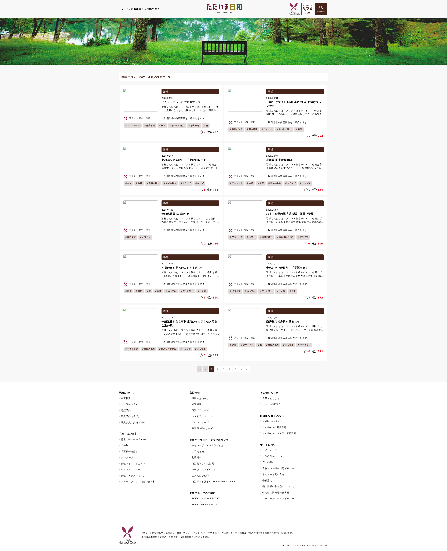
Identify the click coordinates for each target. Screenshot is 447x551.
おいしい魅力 (178, 125)
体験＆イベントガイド (133, 463)
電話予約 (126, 410)
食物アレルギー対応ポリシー (278, 468)
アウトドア (237, 183)
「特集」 (126, 445)
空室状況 (126, 398)
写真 (159, 291)
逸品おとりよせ (271, 398)
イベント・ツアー (131, 469)
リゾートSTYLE (271, 404)
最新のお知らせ (200, 398)
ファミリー (188, 291)
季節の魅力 (154, 183)
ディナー (268, 129)
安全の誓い (268, 462)
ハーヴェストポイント (204, 469)
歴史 (293, 291)
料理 (300, 129)
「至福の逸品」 (129, 451)
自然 (129, 183)
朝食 (163, 125)
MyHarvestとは (271, 421)
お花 (140, 183)
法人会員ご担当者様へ (133, 422)
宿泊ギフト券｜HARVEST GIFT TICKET (214, 481)
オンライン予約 (129, 404)
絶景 (129, 291)
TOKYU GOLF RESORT (205, 504)
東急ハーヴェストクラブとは (208, 445)
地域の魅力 (237, 129)
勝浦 (165, 91)
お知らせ (195, 125)
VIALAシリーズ (200, 422)
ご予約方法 (198, 451)
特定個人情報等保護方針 (275, 492)
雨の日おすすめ (286, 237)
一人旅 (203, 291)
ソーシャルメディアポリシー (278, 498)
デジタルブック (129, 457)
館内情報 (150, 125)
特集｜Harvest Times (133, 439)
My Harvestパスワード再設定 (279, 433)
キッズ (200, 183)
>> (247, 369)
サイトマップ (269, 450)
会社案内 (267, 480)
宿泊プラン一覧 (200, 410)
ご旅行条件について (273, 456)
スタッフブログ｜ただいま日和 (138, 481)
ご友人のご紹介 (200, 475)
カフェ (252, 237)
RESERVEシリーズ (202, 428)
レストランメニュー (203, 416)
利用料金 (196, 457)
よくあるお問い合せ (273, 474)
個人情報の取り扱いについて (278, 486)
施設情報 (196, 404)
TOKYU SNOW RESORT (206, 498)
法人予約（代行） (131, 416)
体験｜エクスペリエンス (134, 475)
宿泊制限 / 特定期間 (203, 463)
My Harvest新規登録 (274, 427)
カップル (306, 183)
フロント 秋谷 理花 (139, 118)
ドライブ (186, 183)
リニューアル (133, 125)
